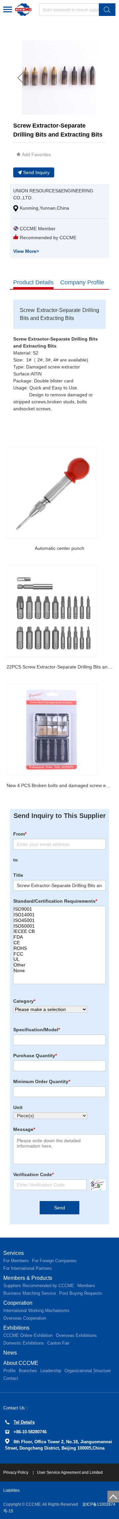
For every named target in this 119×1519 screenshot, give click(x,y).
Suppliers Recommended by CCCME (38, 1285)
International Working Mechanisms (36, 1310)
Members (86, 1285)
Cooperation (17, 1303)
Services (13, 1253)
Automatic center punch (59, 548)
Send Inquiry (36, 172)
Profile (9, 1370)
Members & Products (27, 1278)
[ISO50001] (59, 926)
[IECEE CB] (59, 931)
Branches (28, 1370)
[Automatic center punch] (52, 492)
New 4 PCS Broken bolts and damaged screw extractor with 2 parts (59, 785)
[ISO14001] (59, 915)
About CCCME (20, 1363)
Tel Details (24, 1422)
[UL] (59, 959)
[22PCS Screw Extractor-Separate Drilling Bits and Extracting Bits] (52, 611)
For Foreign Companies (54, 1260)
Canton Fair (58, 1343)
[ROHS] (59, 948)
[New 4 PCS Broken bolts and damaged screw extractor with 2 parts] (52, 729)
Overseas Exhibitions (76, 1335)
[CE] (59, 943)
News (10, 1353)
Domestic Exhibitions (23, 1343)
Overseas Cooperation (24, 1318)
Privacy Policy (16, 1472)
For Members (16, 1260)
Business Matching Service (29, 1293)
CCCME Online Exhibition (28, 1335)
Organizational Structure (87, 1370)
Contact (10, 1378)
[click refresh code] (96, 1184)
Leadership (50, 1370)
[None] (59, 970)
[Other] (59, 965)
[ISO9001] (59, 909)
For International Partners (27, 1268)
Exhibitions (16, 1328)
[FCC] (59, 954)
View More (26, 251)
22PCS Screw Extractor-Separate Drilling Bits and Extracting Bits (59, 666)
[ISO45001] (59, 920)
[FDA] (59, 937)
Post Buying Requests (80, 1293)
